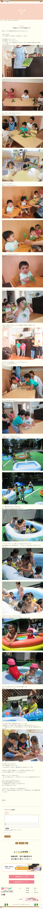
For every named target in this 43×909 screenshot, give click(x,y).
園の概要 (27, 888)
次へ (17, 843)
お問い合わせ (36, 892)
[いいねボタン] (3, 800)
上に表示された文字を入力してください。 (13, 829)
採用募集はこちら (21, 876)
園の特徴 (27, 890)
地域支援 (27, 892)
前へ (27, 843)
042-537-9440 (8, 892)
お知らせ (35, 888)
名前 (5, 824)
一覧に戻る (21, 843)
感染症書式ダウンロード (21, 882)
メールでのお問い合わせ (22, 868)
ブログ (5, 20)
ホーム (1, 20)
